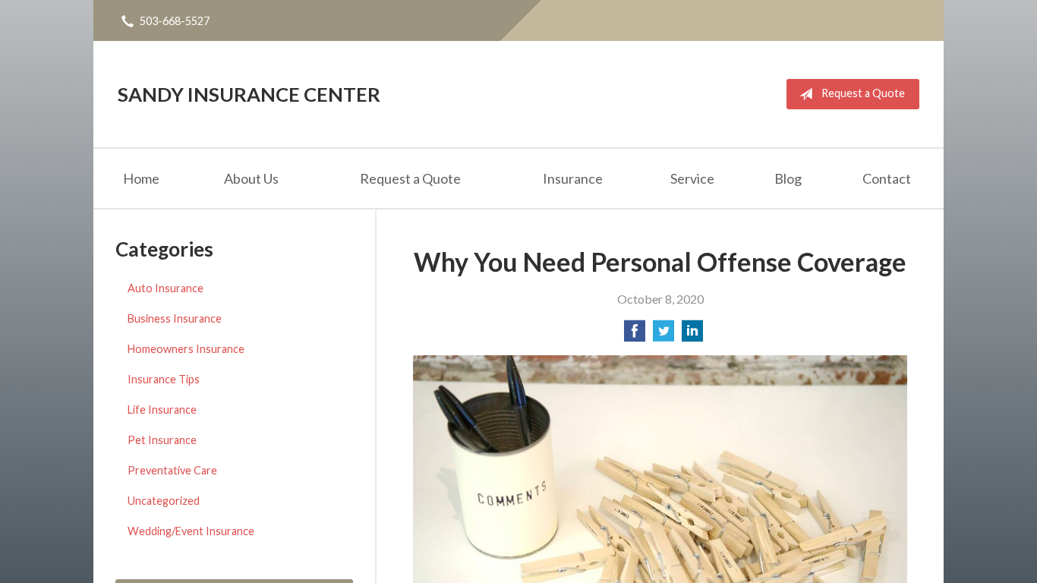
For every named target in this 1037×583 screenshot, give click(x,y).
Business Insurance (175, 318)
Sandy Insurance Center (249, 94)
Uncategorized (164, 500)
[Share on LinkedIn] (692, 335)
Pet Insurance (162, 439)
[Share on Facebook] (634, 335)
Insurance (573, 178)
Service (692, 178)
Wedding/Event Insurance (191, 531)
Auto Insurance (165, 288)
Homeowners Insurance (186, 348)
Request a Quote (863, 93)
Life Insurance (162, 409)
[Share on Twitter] (663, 335)
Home (141, 178)
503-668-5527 (175, 20)
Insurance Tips (164, 379)
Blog (788, 178)
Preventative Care (172, 470)
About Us (251, 178)
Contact (886, 178)
